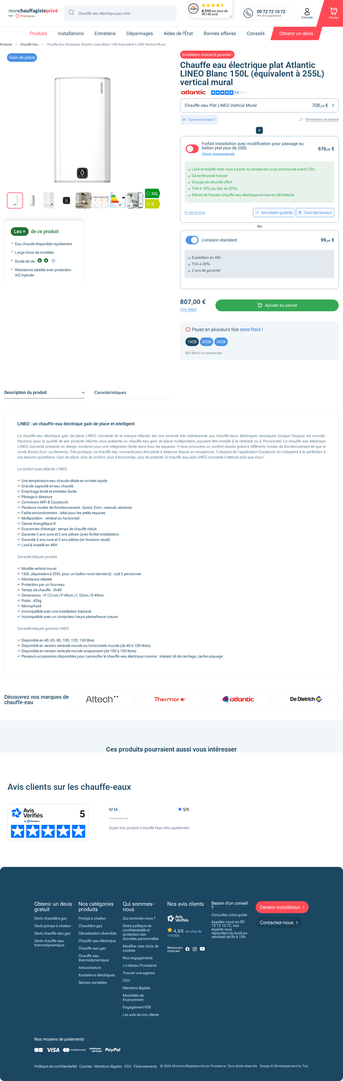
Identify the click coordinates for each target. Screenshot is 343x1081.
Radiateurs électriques (97, 975)
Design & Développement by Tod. (284, 1066)
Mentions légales (136, 988)
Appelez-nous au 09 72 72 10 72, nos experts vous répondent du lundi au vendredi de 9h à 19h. (229, 929)
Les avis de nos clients (141, 1014)
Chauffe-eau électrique (97, 941)
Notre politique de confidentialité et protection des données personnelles (141, 932)
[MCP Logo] (33, 13)
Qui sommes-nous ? (139, 918)
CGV (126, 980)
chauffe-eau (29, 44)
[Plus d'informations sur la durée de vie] (53, 261)
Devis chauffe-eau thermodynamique (49, 943)
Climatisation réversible (97, 933)
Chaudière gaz (90, 926)
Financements (145, 1066)
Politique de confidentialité (55, 1066)
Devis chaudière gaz (50, 918)
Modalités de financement (133, 997)
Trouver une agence (139, 973)
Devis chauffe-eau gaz (52, 933)
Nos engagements (138, 958)
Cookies (85, 1066)
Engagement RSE (137, 1007)
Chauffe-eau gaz (92, 948)
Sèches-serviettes (93, 982)
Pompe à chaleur (92, 918)
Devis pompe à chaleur (52, 926)
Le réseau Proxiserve (139, 965)
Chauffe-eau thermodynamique (94, 958)
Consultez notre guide (229, 915)
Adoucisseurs (90, 967)
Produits (6, 44)
